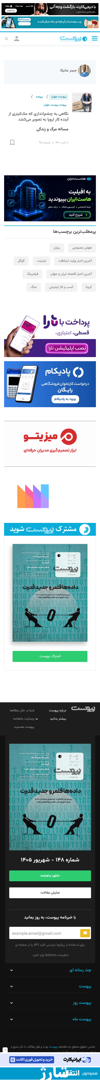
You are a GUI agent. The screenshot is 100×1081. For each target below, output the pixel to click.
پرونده (39, 97)
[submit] (85, 933)
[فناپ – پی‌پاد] (50, 384)
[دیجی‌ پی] (50, 9)
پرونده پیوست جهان (55, 105)
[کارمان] (50, 496)
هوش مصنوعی (82, 247)
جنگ (34, 287)
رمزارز (57, 247)
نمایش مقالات (50, 892)
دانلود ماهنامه (50, 875)
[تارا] (50, 334)
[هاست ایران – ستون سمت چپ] (50, 198)
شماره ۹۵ (44, 142)
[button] (94, 38)
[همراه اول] (50, 1073)
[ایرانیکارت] (50, 1059)
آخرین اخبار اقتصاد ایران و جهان (71, 274)
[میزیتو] (50, 444)
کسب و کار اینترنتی (61, 287)
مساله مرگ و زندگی (52, 129)
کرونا (89, 287)
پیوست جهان (58, 97)
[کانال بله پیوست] (50, 22)
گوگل (21, 261)
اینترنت (41, 261)
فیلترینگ (32, 274)
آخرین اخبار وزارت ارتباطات (75, 261)
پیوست (53, 1046)
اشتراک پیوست (50, 656)
